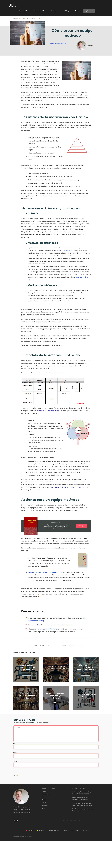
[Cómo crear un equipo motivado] (27, 33)
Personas (44, 799)
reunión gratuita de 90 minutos (47, 629)
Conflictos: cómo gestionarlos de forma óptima (26, 695)
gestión (57, 43)
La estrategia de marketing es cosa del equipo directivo (26, 667)
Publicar (16, 775)
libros (38, 625)
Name (15, 743)
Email (15, 752)
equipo (52, 43)
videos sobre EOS (67, 625)
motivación (62, 43)
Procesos (44, 797)
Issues (44, 802)
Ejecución (45, 805)
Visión (44, 791)
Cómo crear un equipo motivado (72, 33)
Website (15, 761)
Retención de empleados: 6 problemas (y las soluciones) (56, 695)
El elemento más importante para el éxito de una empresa (85, 667)
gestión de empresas (63, 250)
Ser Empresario (46, 794)
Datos (44, 808)
